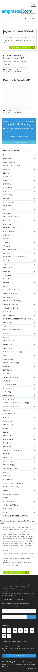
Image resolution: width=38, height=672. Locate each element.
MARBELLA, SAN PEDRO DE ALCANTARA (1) (15, 516)
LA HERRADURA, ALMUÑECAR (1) (12, 468)
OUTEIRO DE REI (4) (9, 162)
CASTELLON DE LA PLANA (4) (11, 166)
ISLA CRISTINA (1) (8, 425)
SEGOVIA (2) (6, 242)
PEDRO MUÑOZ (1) (8, 366)
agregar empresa (13, 532)
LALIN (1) (6, 498)
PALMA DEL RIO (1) (8, 359)
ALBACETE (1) (7, 479)
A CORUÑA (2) (7, 199)
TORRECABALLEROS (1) (10, 385)
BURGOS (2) (6, 220)
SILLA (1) (5, 432)
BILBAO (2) (6, 239)
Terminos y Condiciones (15, 664)
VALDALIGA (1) (7, 509)
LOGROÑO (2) (7, 184)
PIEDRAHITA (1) (7, 458)
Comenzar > (12, 595)
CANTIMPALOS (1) (8, 465)
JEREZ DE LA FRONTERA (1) (11, 487)
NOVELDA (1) (7, 410)
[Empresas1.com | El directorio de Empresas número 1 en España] (18, 11)
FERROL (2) (6, 191)
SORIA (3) (6, 173)
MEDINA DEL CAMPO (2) (10, 228)
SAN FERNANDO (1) (9, 264)
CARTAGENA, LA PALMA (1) (11, 363)
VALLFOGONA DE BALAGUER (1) (12, 352)
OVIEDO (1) (6, 472)
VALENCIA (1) (7, 271)
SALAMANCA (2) (8, 206)
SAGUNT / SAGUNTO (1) (10, 377)
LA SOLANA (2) (7, 195)
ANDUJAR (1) (7, 392)
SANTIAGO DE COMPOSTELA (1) (12, 450)
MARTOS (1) (6, 253)
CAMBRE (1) (6, 381)
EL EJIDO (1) (6, 428)
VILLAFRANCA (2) (8, 213)
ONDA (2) (6, 235)
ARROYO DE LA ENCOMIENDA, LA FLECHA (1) (16, 403)
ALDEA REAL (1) (7, 421)
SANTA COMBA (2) (8, 209)
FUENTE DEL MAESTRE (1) (11, 494)
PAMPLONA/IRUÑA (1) (9, 315)
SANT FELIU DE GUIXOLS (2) (11, 250)
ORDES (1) (6, 261)
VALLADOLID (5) (8, 158)
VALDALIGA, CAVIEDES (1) (10, 308)
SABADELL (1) (7, 436)
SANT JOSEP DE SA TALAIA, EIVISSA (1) (14, 257)
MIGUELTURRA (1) (8, 348)
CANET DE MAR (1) (8, 399)
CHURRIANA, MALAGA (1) (10, 406)
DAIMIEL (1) (6, 476)
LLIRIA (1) (6, 512)
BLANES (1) (6, 374)
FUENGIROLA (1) (8, 297)
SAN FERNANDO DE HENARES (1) (13, 483)
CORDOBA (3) (7, 177)
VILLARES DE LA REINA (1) (10, 341)
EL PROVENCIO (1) (8, 501)
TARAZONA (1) (7, 275)
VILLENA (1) (6, 282)
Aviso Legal (26, 664)
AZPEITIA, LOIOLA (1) (9, 414)
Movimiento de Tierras (10, 58)
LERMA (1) (6, 355)
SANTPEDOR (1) (8, 326)
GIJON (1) (6, 337)
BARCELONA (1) (7, 268)
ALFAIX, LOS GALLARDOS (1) (11, 290)
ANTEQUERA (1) (8, 439)
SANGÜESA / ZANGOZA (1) (11, 304)
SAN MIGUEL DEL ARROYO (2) (11, 217)
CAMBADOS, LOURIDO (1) (10, 505)
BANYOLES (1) (7, 454)
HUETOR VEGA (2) (8, 231)
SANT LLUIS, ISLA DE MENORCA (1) (13, 330)
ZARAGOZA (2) (7, 224)
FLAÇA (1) (6, 417)
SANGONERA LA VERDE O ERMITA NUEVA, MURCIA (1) (18, 319)
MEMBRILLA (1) (7, 447)
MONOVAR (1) (7, 323)
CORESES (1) (7, 312)
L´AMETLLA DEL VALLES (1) (11, 293)
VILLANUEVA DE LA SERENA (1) (12, 301)
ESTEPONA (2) (7, 188)
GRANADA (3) (7, 180)
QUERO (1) (6, 279)
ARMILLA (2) (6, 246)
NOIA (22, 58)
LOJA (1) (5, 286)
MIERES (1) (6, 490)
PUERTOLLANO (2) (8, 202)
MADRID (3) (6, 169)
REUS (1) (5, 333)
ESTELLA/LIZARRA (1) (9, 461)
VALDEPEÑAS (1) (8, 344)
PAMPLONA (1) (7, 443)
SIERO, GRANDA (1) (8, 396)
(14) (4, 155)
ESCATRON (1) (7, 370)
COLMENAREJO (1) (8, 388)
